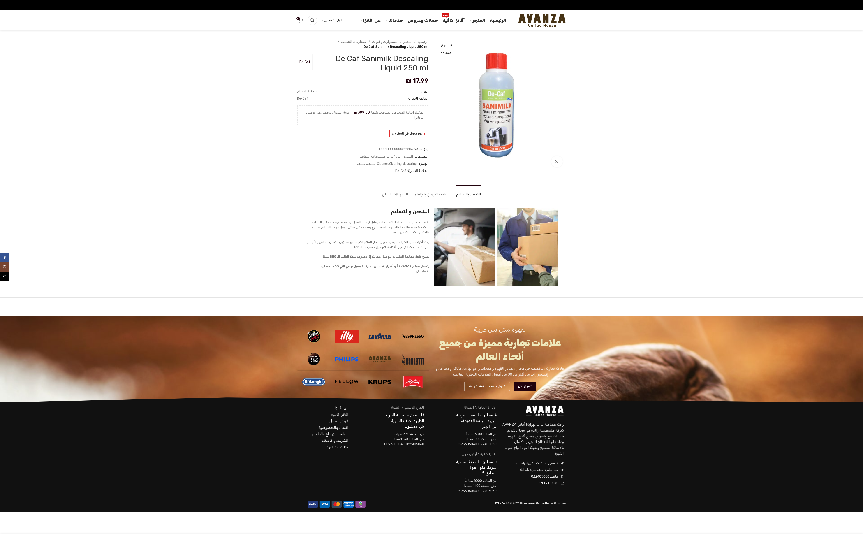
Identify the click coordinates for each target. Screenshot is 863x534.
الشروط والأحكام (335, 440)
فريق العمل (338, 421)
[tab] (468, 192)
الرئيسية (422, 42)
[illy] (346, 336)
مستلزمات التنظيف (354, 42)
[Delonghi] (313, 382)
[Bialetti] (412, 359)
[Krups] (379, 382)
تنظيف (371, 164)
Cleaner (382, 164)
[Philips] (346, 359)
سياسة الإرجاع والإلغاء (330, 434)
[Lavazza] (379, 336)
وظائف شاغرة (337, 447)
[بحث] (312, 20)
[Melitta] (412, 382)
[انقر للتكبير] (556, 161)
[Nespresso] (412, 336)
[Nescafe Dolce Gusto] (313, 359)
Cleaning (395, 164)
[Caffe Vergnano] (313, 336)
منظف (361, 164)
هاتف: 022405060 (544, 476)
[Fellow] (346, 382)
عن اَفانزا (341, 408)
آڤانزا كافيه (339, 414)
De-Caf (304, 62)
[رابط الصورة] (544, 411)
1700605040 (548, 483)
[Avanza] (379, 359)
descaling (410, 164)
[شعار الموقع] (542, 20)
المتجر (407, 42)
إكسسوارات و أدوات (385, 42)
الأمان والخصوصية (333, 427)
